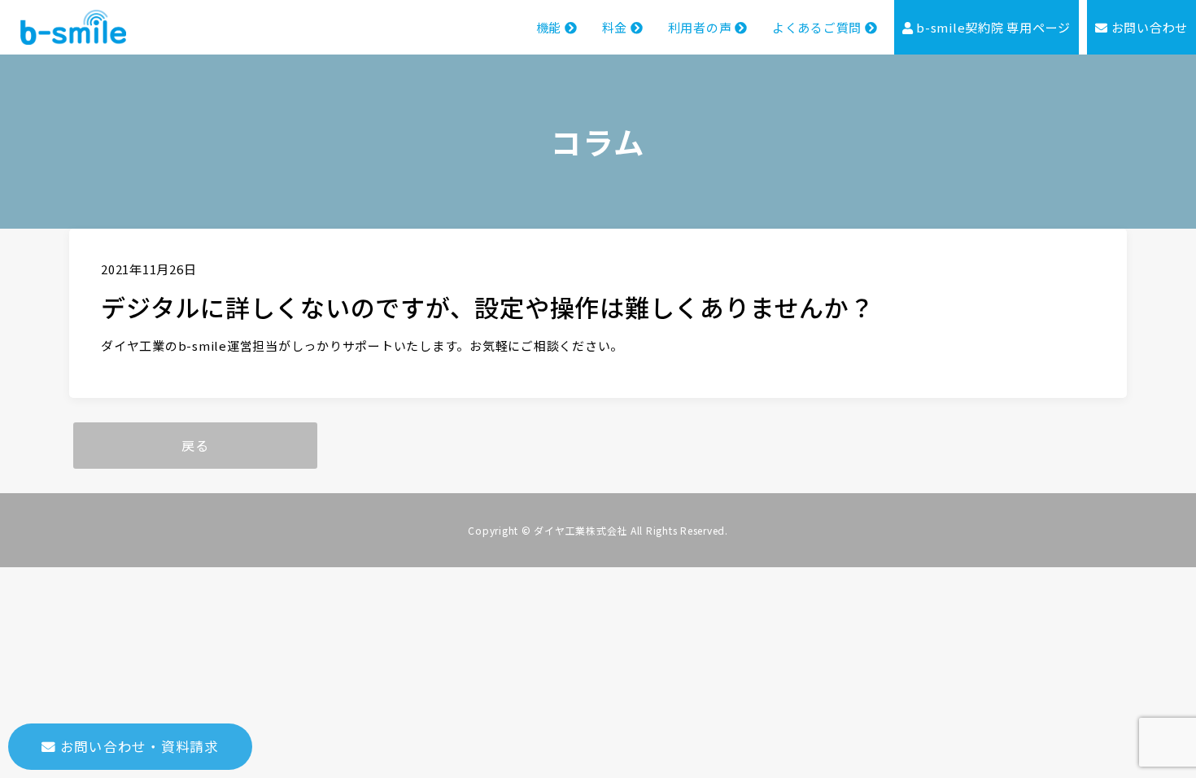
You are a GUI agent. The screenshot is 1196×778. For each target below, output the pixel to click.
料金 (616, 27)
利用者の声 (701, 27)
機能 (550, 27)
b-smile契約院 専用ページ (992, 27)
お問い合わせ (1148, 27)
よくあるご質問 (818, 27)
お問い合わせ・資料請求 (137, 746)
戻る (195, 445)
